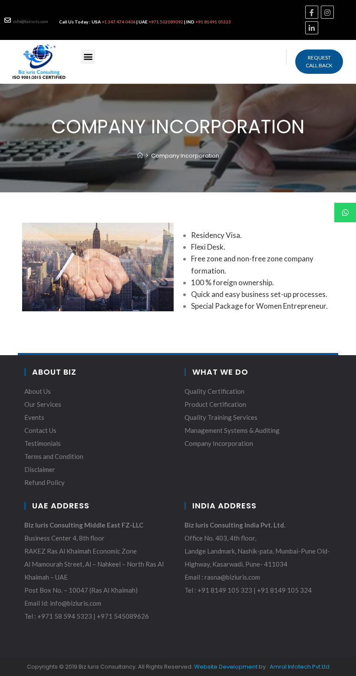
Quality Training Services (221, 417)
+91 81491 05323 (213, 21)
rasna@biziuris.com (232, 577)
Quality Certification (214, 391)
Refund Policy (44, 482)
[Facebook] (311, 12)
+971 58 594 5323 (65, 616)
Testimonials (42, 443)
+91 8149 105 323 (225, 590)
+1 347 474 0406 (119, 21)
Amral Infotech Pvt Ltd (300, 667)
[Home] (140, 156)
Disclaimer (39, 469)
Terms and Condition (53, 456)
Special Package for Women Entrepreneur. (259, 305)
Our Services (42, 404)
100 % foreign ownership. (232, 282)
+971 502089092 (165, 21)
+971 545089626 (123, 616)
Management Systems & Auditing (232, 430)
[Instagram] (327, 12)
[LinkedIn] (311, 27)
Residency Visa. (216, 235)
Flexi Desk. (208, 246)
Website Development (225, 667)
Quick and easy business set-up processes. (259, 294)
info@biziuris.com (30, 21)
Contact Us (40, 430)
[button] (319, 61)
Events (34, 417)
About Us (37, 391)
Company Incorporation (219, 443)
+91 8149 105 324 (284, 590)
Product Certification (215, 404)
